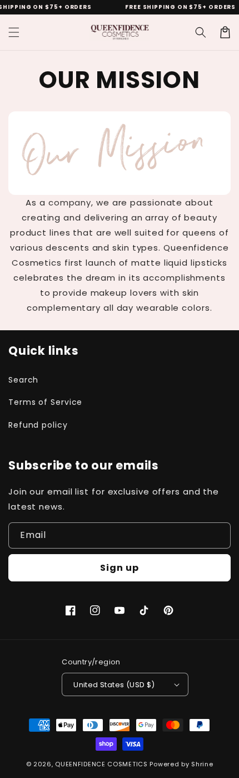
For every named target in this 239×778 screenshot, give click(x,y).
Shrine (202, 764)
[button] (14, 32)
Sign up (119, 567)
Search (23, 379)
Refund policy (38, 424)
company (69, 202)
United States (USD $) (114, 684)
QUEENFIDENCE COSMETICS (101, 764)
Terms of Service (45, 402)
